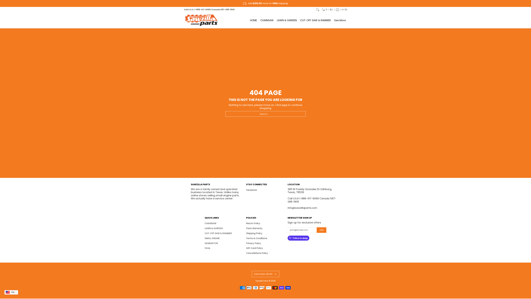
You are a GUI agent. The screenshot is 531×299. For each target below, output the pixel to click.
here (284, 105)
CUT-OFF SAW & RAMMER (218, 233)
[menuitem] (327, 9)
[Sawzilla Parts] (201, 20)
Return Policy (253, 223)
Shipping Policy (254, 233)
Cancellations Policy (257, 253)
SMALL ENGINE (212, 238)
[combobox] (265, 114)
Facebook (251, 190)
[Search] (317, 9)
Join (321, 230)
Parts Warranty (254, 228)
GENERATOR (211, 243)
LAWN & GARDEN (214, 228)
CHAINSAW (210, 223)
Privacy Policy (253, 243)
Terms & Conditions (256, 238)
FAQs (207, 248)
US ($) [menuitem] (344, 9)
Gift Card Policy (254, 248)
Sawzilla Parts (262, 281)
